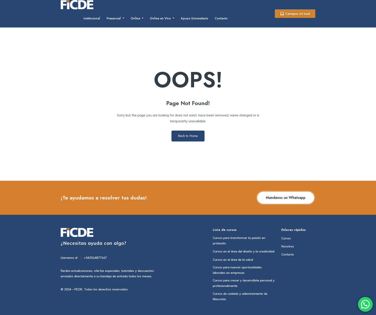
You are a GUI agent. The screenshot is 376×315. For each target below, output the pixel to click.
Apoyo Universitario (194, 18)
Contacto (221, 18)
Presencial (114, 18)
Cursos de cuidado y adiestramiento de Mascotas (240, 296)
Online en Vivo (161, 18)
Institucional (92, 18)
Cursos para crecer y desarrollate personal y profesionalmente (244, 283)
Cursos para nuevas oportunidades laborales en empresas (237, 270)
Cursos (286, 238)
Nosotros (287, 246)
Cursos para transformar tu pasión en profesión (239, 240)
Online (136, 18)
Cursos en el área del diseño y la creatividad (243, 251)
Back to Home (188, 135)
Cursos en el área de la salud (233, 260)
